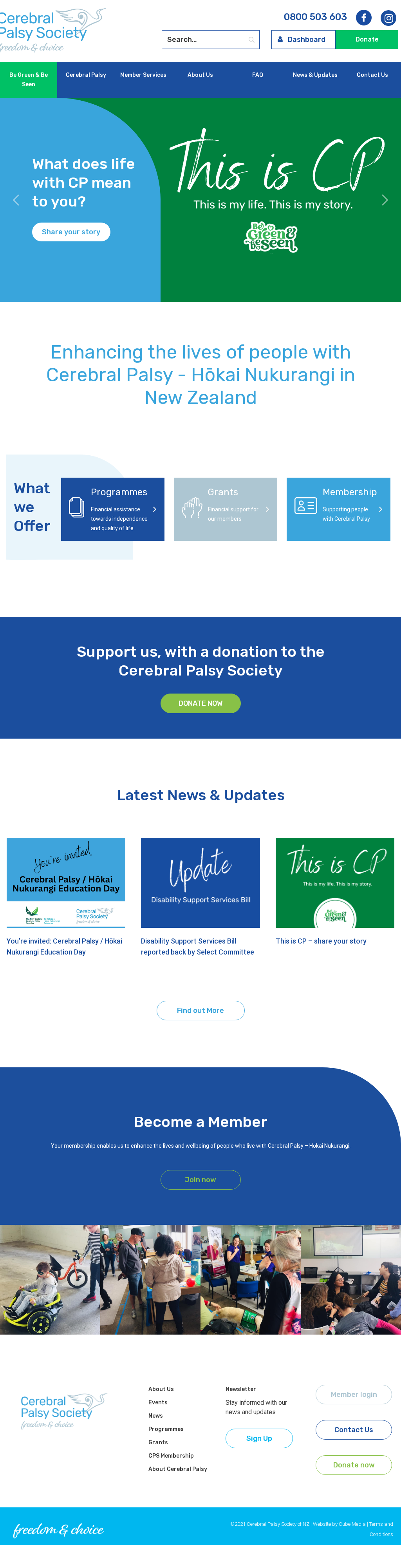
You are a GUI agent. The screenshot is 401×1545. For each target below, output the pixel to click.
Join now (200, 1180)
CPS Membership (171, 1456)
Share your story (71, 232)
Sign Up (259, 1438)
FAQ (257, 75)
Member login (354, 1394)
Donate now (201, 703)
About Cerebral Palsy (177, 1469)
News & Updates (315, 75)
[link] (388, 18)
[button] (16, 200)
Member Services (143, 75)
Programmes (166, 1429)
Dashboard (306, 39)
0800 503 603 (315, 17)
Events (158, 1402)
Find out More (200, 1010)
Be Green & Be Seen (28, 80)
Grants (158, 1442)
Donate (367, 39)
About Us (200, 75)
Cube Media (352, 1524)
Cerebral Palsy (86, 75)
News (155, 1416)
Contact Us (372, 75)
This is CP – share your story (321, 941)
